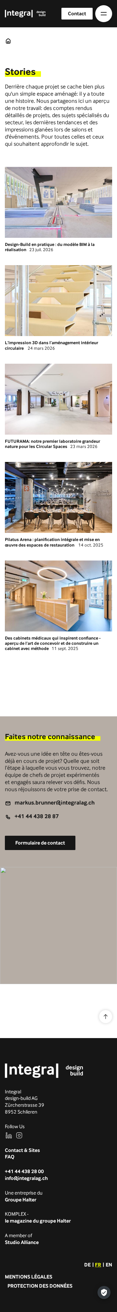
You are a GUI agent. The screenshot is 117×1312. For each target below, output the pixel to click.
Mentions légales (28, 1277)
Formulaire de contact (40, 843)
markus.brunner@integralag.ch (55, 802)
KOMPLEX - (38, 1217)
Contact (77, 13)
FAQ (9, 1157)
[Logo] (44, 1070)
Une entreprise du (24, 1196)
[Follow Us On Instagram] (19, 1135)
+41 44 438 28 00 (24, 1171)
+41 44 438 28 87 (37, 816)
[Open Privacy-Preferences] (104, 1292)
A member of (22, 1238)
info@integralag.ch (26, 1178)
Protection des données (39, 1286)
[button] (103, 13)
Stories (8, 41)
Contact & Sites (22, 1150)
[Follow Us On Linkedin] (9, 1135)
